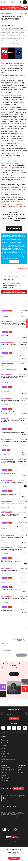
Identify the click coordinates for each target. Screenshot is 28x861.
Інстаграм (20, 772)
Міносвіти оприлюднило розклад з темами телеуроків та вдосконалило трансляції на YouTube (13, 431)
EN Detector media (5, 754)
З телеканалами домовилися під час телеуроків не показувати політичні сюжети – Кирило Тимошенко (13, 525)
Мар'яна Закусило (10, 23)
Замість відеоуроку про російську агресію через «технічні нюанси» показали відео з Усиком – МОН (13, 324)
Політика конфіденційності (7, 769)
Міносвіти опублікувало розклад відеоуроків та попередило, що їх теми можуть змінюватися (12, 313)
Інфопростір (4, 13)
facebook (20, 767)
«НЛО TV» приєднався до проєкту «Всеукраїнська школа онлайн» (12, 334)
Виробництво (4, 332)
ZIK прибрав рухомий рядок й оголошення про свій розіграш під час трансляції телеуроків (13, 504)
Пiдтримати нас (18, 788)
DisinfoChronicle (5, 750)
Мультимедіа (9, 363)
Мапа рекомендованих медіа (8, 759)
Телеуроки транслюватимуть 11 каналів (10, 589)
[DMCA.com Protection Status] (9, 838)
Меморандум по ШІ (6, 770)
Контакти (3, 775)
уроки (4, 283)
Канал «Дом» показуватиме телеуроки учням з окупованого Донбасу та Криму (12, 550)
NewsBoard (4, 748)
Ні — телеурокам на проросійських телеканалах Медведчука (12, 483)
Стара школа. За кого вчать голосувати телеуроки (13, 452)
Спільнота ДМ (14, 674)
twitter (19, 769)
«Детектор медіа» (22, 268)
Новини (10, 13)
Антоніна (4, 363)
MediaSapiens (4, 740)
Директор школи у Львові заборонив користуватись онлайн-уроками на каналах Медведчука (13, 560)
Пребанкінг (4, 745)
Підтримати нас (5, 777)
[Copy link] (17, 43)
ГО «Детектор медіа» (6, 758)
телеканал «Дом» (6, 176)
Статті (7, 418)
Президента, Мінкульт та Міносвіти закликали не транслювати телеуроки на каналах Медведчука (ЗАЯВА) (12, 539)
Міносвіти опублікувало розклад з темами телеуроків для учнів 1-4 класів (13, 345)
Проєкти (4, 736)
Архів (2, 782)
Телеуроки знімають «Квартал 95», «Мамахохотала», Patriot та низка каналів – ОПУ (13, 462)
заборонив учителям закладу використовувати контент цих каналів (13, 189)
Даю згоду (14, 858)
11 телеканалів (16, 169)
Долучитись (14, 262)
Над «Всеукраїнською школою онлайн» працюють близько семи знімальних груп (13, 494)
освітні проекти (11, 283)
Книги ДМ (3, 772)
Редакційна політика (6, 767)
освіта (18, 283)
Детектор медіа (5, 739)
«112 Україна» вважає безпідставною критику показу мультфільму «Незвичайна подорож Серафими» (13, 401)
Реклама (3, 774)
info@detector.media (7, 805)
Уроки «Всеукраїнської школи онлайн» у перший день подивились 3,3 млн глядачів (13, 472)
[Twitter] (13, 43)
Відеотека (3, 751)
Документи (12, 480)
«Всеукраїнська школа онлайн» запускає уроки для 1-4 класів (13, 356)
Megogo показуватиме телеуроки (9, 570)
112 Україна (11, 287)
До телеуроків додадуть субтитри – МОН (10, 411)
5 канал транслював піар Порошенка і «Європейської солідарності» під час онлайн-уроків (13, 377)
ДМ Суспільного (5, 742)
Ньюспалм (4, 761)
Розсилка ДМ (4, 780)
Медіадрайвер (5, 747)
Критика (3, 450)
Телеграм (20, 770)
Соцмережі (21, 765)
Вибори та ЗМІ (5, 753)
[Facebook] (10, 43)
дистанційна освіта (13, 285)
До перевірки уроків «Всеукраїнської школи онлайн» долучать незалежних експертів (13, 442)
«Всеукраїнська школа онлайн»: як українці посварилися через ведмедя (11, 366)
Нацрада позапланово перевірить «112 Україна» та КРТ (13, 389)
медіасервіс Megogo (14, 177)
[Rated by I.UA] (20, 838)
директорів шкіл (14, 125)
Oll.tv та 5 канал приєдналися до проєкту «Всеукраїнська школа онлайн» (10, 515)
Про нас (4, 765)
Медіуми (3, 762)
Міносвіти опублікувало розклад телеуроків (11, 580)
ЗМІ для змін (4, 743)
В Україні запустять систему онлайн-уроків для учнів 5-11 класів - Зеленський (13, 609)
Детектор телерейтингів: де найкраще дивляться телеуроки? (12, 421)
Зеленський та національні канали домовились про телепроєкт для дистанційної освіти (13, 599)
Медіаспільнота (5, 480)
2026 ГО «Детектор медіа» (9, 806)
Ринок (3, 418)
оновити (24, 637)
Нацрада (5, 285)
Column (8, 450)
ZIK (20, 285)
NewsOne (5, 287)
